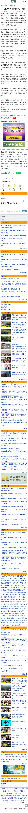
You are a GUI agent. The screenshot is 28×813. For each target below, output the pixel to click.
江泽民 (7, 592)
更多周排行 (23, 527)
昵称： (3, 198)
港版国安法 (8, 585)
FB (17, 597)
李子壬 (21, 759)
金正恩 (17, 587)
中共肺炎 (3, 576)
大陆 (9, 606)
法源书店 (18, 796)
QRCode (14, 173)
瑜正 (14, 759)
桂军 (22, 618)
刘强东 (17, 604)
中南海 (16, 592)
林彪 (19, 620)
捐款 (9, 791)
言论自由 (14, 613)
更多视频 (24, 750)
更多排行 (24, 674)
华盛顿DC (17, 800)
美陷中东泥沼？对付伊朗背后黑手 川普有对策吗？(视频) (19, 744)
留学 (10, 616)
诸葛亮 (8, 623)
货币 (21, 599)
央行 (5, 599)
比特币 (18, 599)
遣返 (16, 616)
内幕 (19, 592)
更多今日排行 (23, 472)
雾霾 (15, 606)
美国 (18, 590)
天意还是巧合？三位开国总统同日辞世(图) (13, 281)
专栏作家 (5, 752)
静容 (7, 759)
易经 (11, 623)
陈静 (13, 757)
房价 (24, 604)
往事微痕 (15, 583)
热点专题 (5, 302)
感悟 (23, 623)
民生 (5, 618)
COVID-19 (7, 578)
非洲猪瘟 (5, 606)
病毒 (2, 578)
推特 (15, 793)
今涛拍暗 (7, 754)
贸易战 (12, 578)
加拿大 (23, 597)
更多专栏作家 (23, 764)
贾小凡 (16, 754)
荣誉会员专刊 (6, 276)
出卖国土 (3, 580)
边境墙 (12, 590)
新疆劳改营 (8, 613)
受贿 (23, 13)
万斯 (15, 590)
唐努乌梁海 (7, 611)
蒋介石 (7, 620)
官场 (21, 594)
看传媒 (7, 798)
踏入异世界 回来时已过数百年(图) (10, 289)
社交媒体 (13, 597)
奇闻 (7, 625)
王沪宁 (3, 592)
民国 (19, 618)
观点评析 (9, 778)
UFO (6, 587)
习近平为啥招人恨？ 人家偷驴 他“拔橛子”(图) (13, 235)
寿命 (14, 625)
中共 (9, 587)
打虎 (18, 594)
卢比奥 (24, 576)
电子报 (9, 788)
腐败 (13, 594)
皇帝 (4, 623)
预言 (4, 625)
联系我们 (15, 791)
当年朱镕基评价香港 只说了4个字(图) (11, 665)
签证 (19, 616)
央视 (23, 613)
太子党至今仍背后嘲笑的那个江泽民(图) (12, 668)
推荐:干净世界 (5, 796)
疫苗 (8, 583)
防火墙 (24, 606)
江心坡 (22, 611)
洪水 (11, 583)
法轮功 (14, 609)
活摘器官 (9, 580)
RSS (19, 793)
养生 (20, 625)
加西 (24, 800)
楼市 (15, 601)
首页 (2, 5)
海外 (8, 618)
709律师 (6, 609)
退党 (23, 585)
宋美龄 (12, 620)
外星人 (11, 625)
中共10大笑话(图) (6, 671)
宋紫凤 (3, 754)
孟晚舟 (5, 590)
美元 (14, 599)
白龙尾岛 (17, 611)
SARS (2, 613)
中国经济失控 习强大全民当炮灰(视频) (12, 384)
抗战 (25, 618)
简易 (12, 754)
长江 (5, 583)
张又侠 (21, 578)
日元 (5, 601)
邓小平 (16, 620)
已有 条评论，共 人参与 (9, 203)
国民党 (20, 585)
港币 (8, 601)
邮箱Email (3, 783)
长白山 (13, 611)
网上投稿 (22, 791)
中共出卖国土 (22, 583)
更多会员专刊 (23, 299)
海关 (13, 616)
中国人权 (20, 778)
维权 (2, 609)
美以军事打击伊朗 (6, 304)
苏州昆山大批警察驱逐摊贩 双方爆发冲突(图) (14, 420)
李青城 (10, 759)
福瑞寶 (11, 798)
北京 (13, 604)
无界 (24, 798)
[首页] (13, 2)
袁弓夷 (3, 585)
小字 (26, 11)
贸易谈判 (23, 590)
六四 (24, 578)
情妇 (7, 594)
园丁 (20, 757)
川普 (16, 576)
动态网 (21, 798)
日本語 (22, 803)
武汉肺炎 (11, 576)
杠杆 (11, 599)
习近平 (16, 578)
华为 (10, 594)
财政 (18, 601)
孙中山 (3, 620)
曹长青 (5, 761)
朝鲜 (20, 597)
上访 (10, 609)
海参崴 (3, 604)
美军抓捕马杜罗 (5, 309)
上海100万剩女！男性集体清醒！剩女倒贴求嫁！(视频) (19, 696)
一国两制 (5, 597)
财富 (21, 601)
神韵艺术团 (12, 796)
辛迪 (8, 761)
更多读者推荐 (23, 272)
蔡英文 (10, 604)
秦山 (4, 759)
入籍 (25, 616)
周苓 (10, 757)
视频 (3, 676)
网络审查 (18, 609)
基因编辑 (19, 606)
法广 (9, 597)
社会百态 (14, 778)
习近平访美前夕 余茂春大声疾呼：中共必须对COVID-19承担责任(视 (19, 688)
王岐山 (22, 587)
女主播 (19, 613)
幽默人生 (15, 623)
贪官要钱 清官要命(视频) (19, 721)
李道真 (20, 754)
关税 (8, 590)
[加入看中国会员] (14, 140)
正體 (23, 1)
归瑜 (23, 754)
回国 (22, 616)
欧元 (2, 601)
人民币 (25, 599)
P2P (12, 606)
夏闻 (7, 757)
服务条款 (22, 788)
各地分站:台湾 (7, 800)
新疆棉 (22, 580)
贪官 (4, 594)
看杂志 (24, 796)
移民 (4, 616)
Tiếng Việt (17, 803)
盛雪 (23, 757)
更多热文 (24, 571)
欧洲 (21, 800)
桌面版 (3, 788)
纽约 (12, 800)
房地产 (12, 601)
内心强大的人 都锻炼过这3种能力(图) (11, 448)
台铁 (13, 580)
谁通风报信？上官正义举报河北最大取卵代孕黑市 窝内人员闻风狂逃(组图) (19, 347)
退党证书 (16, 798)
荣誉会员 (11, 157)
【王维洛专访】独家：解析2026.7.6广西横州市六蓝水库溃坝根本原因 (19, 325)
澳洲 (16, 618)
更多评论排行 (23, 248)
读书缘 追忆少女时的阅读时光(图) (10, 269)
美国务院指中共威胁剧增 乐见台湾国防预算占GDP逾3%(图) (19, 332)
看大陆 (6, 5)
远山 (4, 757)
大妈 (21, 604)
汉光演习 (14, 585)
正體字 (7, 803)
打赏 (19, 11)
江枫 (17, 759)
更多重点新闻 (23, 379)
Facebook (9, 793)
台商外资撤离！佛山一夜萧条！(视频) (12, 397)
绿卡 (2, 618)
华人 (7, 616)
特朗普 (20, 576)
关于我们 (15, 788)
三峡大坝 (17, 580)
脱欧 (2, 599)
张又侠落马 (4, 307)
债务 (8, 599)
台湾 (6, 604)
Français (12, 803)
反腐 (16, 594)
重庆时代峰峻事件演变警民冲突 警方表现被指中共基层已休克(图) (19, 317)
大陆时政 (12, 5)
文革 (17, 625)
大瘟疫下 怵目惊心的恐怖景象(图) (10, 456)
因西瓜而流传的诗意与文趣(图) (10, 278)
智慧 (20, 623)
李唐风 (16, 757)
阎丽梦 (13, 587)
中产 (24, 601)
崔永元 (11, 592)
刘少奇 (23, 620)
